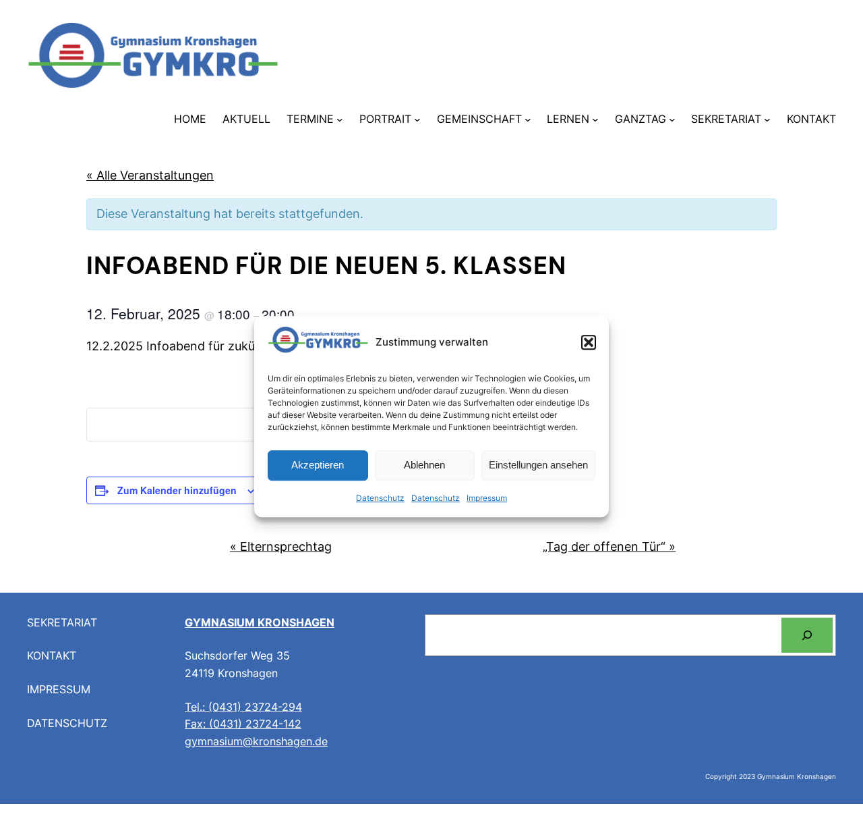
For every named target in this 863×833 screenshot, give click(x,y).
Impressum (487, 498)
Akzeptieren (317, 465)
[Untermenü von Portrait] (417, 119)
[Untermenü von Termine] (339, 119)
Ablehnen (424, 465)
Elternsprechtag (281, 546)
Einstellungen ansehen (538, 465)
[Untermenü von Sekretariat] (767, 119)
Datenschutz (380, 498)
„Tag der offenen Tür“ (609, 546)
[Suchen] (807, 635)
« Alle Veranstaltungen (150, 175)
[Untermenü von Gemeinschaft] (528, 119)
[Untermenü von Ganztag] (672, 119)
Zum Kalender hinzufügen (177, 490)
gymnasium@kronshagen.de (256, 741)
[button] (588, 343)
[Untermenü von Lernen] (595, 119)
